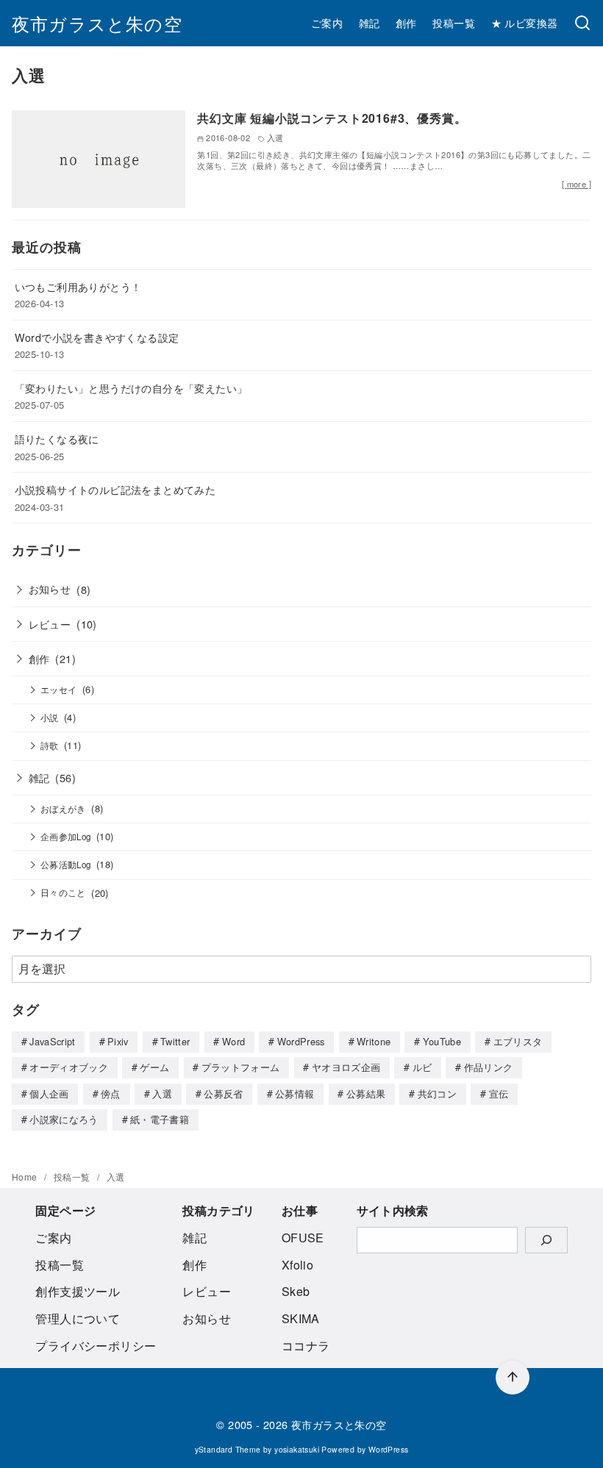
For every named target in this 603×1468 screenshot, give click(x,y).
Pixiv (118, 1041)
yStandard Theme (228, 1449)
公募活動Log (65, 864)
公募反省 (223, 1093)
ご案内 (327, 22)
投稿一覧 (453, 22)
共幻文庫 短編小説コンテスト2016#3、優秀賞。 (331, 118)
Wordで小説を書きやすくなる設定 (97, 337)
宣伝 (499, 1093)
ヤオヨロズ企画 (346, 1067)
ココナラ (306, 1345)
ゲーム (154, 1067)
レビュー (50, 623)
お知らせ (50, 588)
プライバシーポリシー (95, 1345)
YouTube (442, 1041)
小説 (49, 717)
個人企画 (48, 1093)
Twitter (175, 1041)
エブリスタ (518, 1041)
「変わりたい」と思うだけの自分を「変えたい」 (131, 387)
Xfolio (297, 1264)
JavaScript (52, 1041)
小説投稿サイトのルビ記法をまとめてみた (115, 489)
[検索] (582, 23)
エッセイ (58, 689)
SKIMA (301, 1318)
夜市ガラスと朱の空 (97, 23)
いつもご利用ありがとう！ (78, 286)
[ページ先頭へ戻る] (512, 1377)
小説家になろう (63, 1119)
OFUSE (303, 1237)
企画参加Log (65, 836)
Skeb (296, 1291)
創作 (406, 22)
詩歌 (49, 745)
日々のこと (63, 892)
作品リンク (488, 1067)
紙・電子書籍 (159, 1119)
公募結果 (365, 1093)
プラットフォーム (240, 1067)
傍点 (111, 1093)
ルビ (422, 1067)
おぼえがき (63, 808)
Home (26, 1176)
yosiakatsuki (296, 1449)
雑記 (369, 22)
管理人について (77, 1318)
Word (233, 1041)
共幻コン (437, 1093)
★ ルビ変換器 (524, 22)
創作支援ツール (77, 1291)
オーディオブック (68, 1067)
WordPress (301, 1041)
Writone (373, 1041)
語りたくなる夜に (57, 438)
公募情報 (294, 1093)
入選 (162, 1093)
